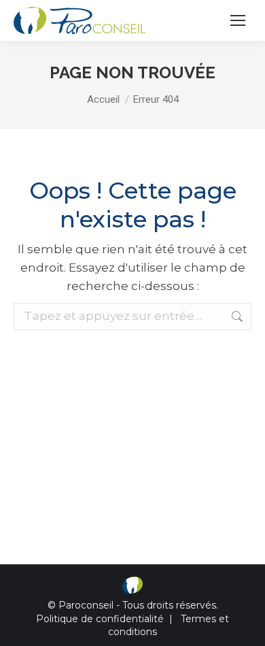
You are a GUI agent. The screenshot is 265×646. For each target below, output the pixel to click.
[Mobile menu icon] (237, 20)
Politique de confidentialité (100, 619)
